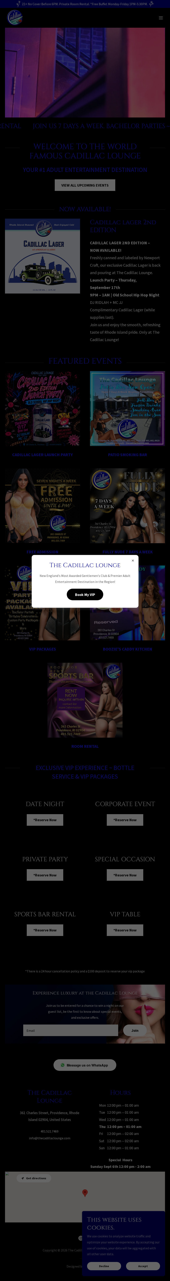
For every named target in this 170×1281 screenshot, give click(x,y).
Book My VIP (85, 594)
